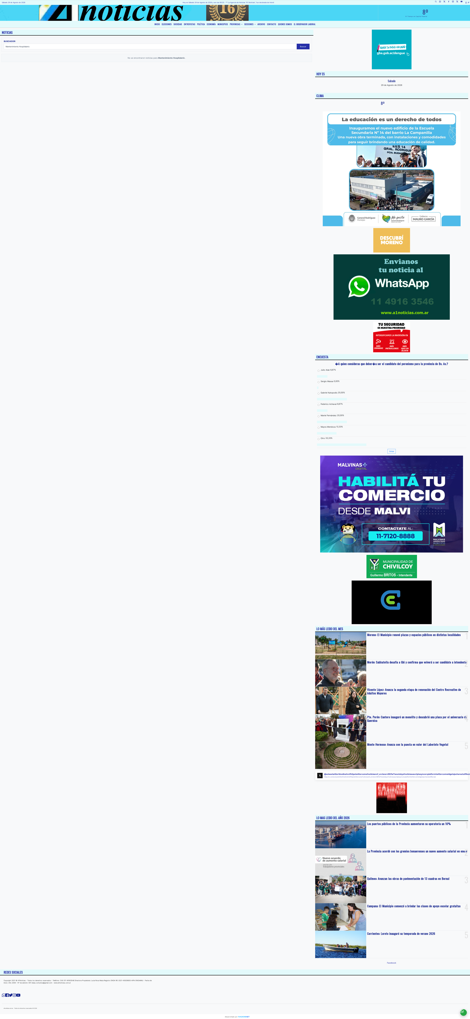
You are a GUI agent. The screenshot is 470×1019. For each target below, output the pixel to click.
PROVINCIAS (235, 24)
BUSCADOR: (10, 41)
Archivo (261, 24)
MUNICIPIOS (223, 24)
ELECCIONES (167, 24)
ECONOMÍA (211, 24)
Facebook (391, 963)
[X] (445, 2)
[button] (437, 2)
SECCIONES (249, 24)
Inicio (157, 24)
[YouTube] (462, 2)
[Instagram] (454, 2)
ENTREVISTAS (189, 24)
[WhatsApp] (441, 2)
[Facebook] (449, 2)
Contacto (271, 24)
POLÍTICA (201, 24)
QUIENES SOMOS (285, 24)
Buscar (303, 46)
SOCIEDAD (178, 24)
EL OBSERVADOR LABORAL (305, 24)
